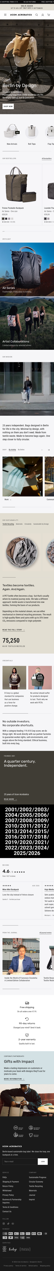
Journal (32, 1195)
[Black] (6, 219)
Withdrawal (7, 1190)
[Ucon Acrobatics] (21, 15)
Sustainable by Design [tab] (41, 524)
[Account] (42, 15)
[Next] (48, 450)
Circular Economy (36, 1182)
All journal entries (45, 933)
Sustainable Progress (37, 1177)
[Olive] (3, 219)
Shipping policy (45, 1266)
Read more (10, 799)
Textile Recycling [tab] (8, 524)
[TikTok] (8, 1224)
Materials (33, 1190)
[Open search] (36, 15)
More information (14, 1079)
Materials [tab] (19, 524)
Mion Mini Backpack (11, 889)
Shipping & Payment (11, 1182)
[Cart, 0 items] (48, 15)
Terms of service (20, 1266)
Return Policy (8, 1186)
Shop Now (8, 106)
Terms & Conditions (10, 1207)
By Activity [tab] (12, 450)
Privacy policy (8, 1266)
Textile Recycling (36, 1186)
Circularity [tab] (27, 524)
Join (43, 1161)
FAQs (5, 1177)
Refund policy (33, 1266)
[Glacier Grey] (12, 219)
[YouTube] (13, 1224)
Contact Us (7, 1211)
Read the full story (14, 630)
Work (8, 499)
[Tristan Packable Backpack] (21, 185)
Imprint (32, 1199)
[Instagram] (4, 1224)
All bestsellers (46, 158)
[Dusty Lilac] (9, 219)
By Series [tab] (21, 450)
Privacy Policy (8, 1195)
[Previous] (42, 450)
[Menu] (5, 15)
